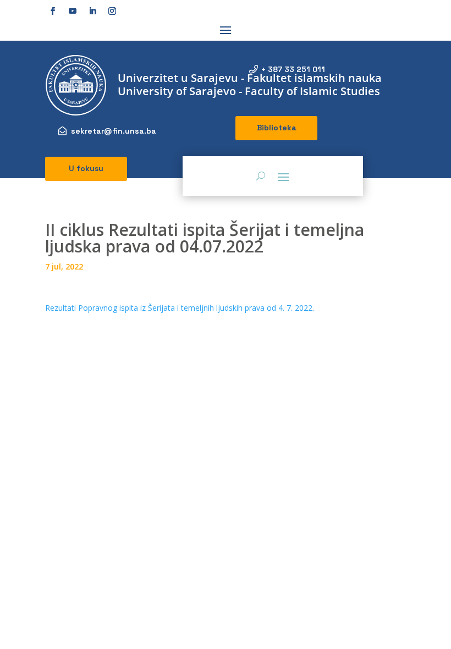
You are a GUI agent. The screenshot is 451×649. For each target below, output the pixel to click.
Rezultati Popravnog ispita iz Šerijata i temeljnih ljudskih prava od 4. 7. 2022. (179, 307)
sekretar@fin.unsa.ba (113, 131)
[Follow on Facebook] (53, 11)
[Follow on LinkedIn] (92, 11)
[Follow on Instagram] (112, 11)
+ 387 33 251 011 (293, 69)
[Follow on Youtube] (72, 11)
